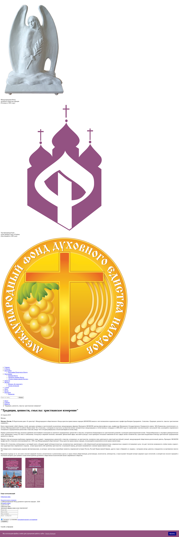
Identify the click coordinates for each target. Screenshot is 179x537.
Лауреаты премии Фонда (16, 377)
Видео (6, 391)
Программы (8, 374)
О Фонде (7, 369)
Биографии (8, 370)
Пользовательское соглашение (8, 500)
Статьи (6, 387)
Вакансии (11, 394)
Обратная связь (5, 497)
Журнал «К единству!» (15, 384)
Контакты (7, 392)
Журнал (6, 382)
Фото (6, 389)
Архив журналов (13, 386)
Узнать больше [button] (50, 533)
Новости (7, 380)
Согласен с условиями (20, 519)
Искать (21, 397)
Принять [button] (172, 533)
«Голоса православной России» (18, 379)
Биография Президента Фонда (18, 372)
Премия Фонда (13, 375)
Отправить (4, 521)
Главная (7, 367)
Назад (6, 401)
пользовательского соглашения (27, 519)
